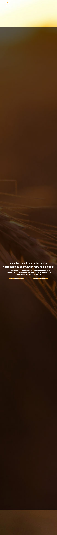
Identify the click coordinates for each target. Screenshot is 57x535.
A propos (26, 1)
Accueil (22, 1)
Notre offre (35, 1)
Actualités (44, 1)
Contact (49, 1)
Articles (40, 1)
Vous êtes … (30, 1)
